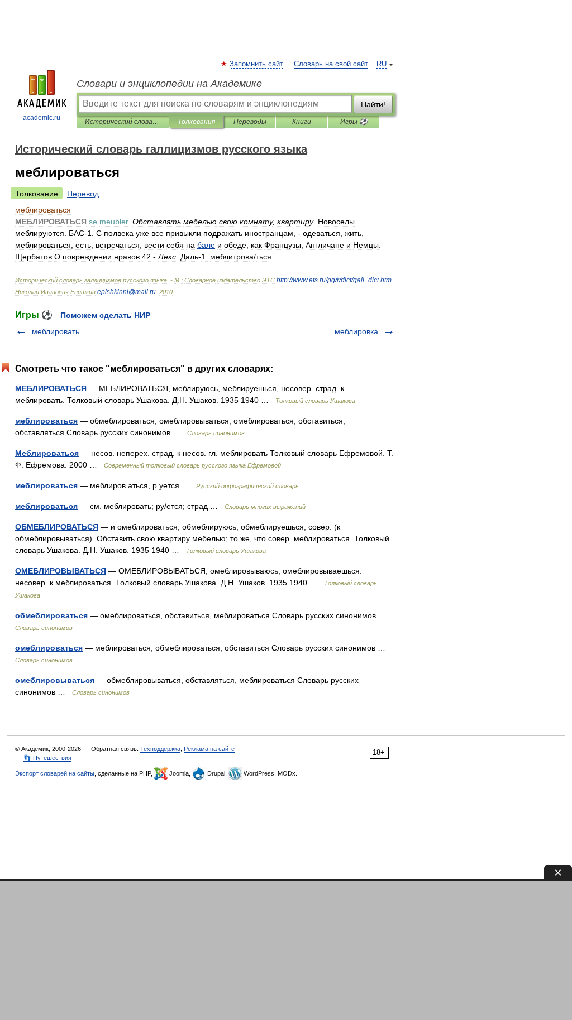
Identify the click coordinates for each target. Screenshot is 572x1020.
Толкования (196, 122)
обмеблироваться (51, 615)
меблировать (55, 331)
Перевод (83, 193)
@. (126, 292)
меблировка (356, 331)
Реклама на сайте (209, 748)
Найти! (373, 104)
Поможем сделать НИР (105, 315)
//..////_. (334, 280)
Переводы (249, 122)
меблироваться (46, 420)
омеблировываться (54, 680)
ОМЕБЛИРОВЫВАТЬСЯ (60, 570)
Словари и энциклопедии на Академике (169, 83)
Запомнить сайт (257, 64)
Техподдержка (160, 748)
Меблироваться (47, 453)
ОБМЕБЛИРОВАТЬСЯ (56, 526)
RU (381, 64)
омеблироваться (49, 647)
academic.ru (41, 118)
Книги (301, 122)
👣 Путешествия (47, 757)
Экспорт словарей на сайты (54, 773)
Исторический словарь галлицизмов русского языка (122, 122)
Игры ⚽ (354, 122)
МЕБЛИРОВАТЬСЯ (51, 388)
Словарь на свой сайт (331, 64)
